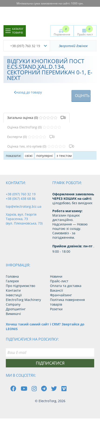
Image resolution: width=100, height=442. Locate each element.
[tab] (36, 118)
